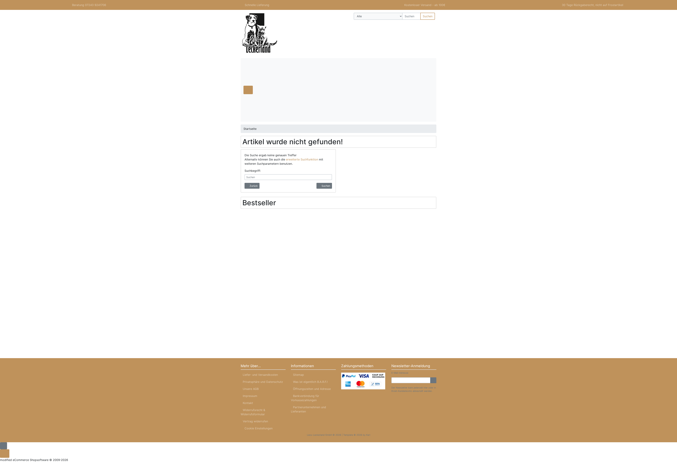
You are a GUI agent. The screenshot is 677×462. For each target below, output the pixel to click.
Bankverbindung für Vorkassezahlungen (305, 398)
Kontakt (248, 403)
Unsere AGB (251, 389)
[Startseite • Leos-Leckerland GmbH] (271, 33)
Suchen (427, 16)
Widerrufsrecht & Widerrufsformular (253, 412)
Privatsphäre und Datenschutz (263, 382)
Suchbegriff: (253, 170)
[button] (421, 24)
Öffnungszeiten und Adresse (312, 389)
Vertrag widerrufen (255, 421)
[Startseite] (411, 24)
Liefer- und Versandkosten (260, 374)
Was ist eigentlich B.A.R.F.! (310, 382)
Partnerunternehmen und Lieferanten (308, 409)
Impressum (250, 396)
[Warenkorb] (431, 24)
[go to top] (3, 445)
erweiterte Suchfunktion (302, 159)
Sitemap (298, 374)
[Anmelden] (433, 380)
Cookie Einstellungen (258, 428)
